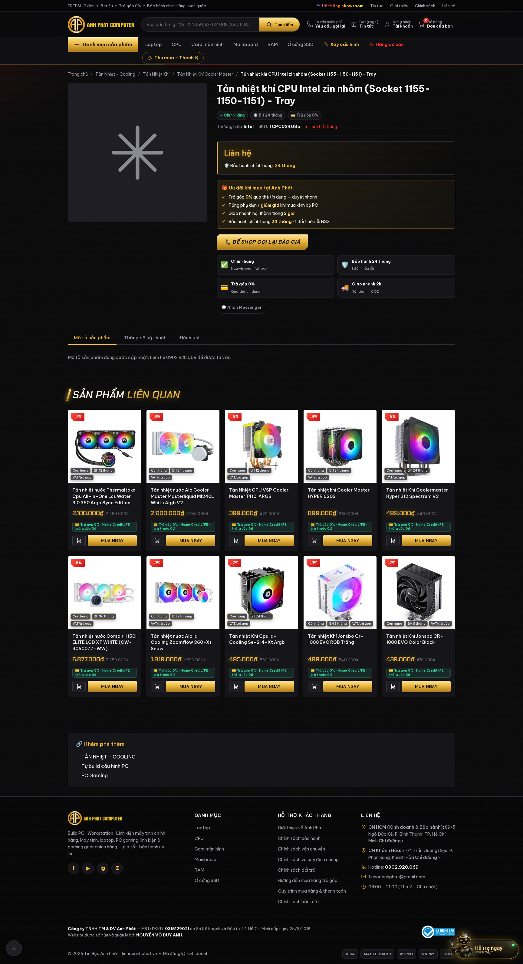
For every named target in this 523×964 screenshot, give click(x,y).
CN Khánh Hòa (384, 850)
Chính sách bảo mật (298, 901)
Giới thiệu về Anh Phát (300, 828)
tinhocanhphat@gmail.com (396, 877)
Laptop (153, 44)
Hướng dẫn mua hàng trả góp (307, 880)
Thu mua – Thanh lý (176, 58)
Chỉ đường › (391, 841)
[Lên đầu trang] (14, 948)
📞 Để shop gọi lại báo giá (262, 242)
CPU (177, 44)
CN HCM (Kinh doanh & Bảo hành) (405, 827)
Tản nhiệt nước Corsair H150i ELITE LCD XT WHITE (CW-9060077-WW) (104, 642)
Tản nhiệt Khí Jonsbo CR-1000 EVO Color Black (414, 639)
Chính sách (425, 5)
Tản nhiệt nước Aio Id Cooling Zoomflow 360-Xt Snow (181, 642)
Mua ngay (112, 540)
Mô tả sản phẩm (92, 337)
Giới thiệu (399, 5)
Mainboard (245, 44)
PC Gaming (94, 775)
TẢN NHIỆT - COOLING (108, 757)
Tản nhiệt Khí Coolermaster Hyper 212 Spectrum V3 (417, 493)
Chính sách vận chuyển (301, 849)
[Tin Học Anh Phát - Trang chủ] (102, 24)
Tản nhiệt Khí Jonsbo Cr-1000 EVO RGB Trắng (335, 639)
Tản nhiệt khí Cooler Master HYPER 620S (339, 493)
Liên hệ (448, 5)
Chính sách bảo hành (299, 838)
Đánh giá (189, 337)
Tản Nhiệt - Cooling (115, 74)
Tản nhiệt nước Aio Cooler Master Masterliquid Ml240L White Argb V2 (182, 496)
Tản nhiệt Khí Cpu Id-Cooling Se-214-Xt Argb (257, 639)
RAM (273, 44)
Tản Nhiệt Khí (156, 74)
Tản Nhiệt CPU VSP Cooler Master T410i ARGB (258, 493)
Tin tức (376, 5)
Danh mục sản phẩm (107, 44)
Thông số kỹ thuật (145, 337)
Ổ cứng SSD (301, 44)
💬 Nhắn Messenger (241, 307)
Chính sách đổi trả (296, 870)
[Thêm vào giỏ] (79, 540)
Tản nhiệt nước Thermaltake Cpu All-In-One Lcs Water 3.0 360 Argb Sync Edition (103, 496)
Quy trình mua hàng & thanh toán (312, 891)
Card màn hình (207, 44)
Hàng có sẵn (390, 44)
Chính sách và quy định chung (308, 859)
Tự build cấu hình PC (104, 766)
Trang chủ (78, 74)
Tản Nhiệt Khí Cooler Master (205, 74)
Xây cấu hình (344, 44)
